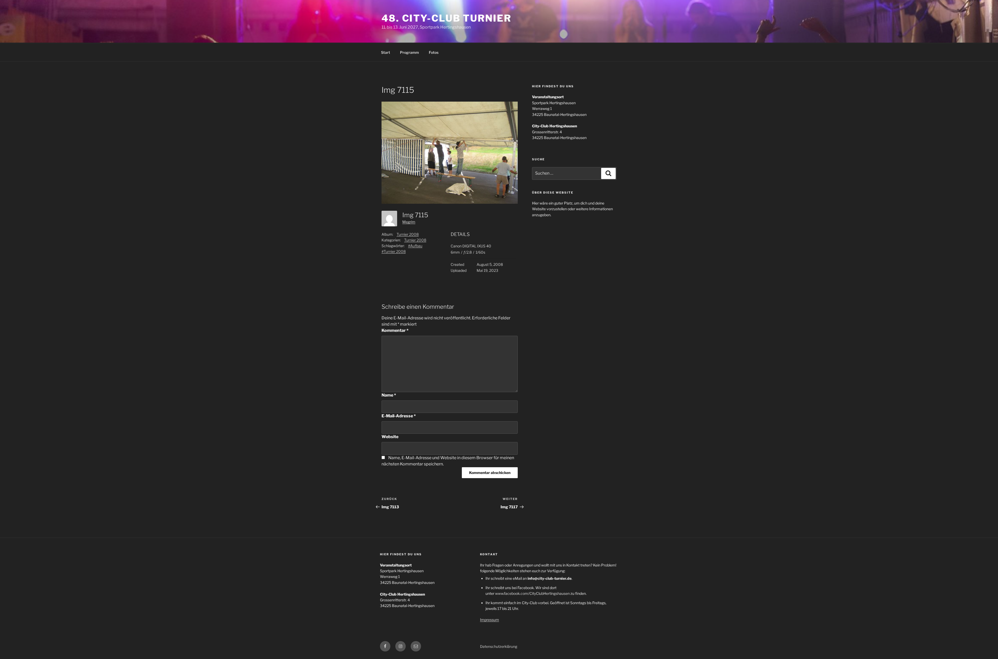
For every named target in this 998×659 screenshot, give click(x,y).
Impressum (489, 619)
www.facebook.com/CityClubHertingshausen (532, 593)
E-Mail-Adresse (399, 415)
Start (385, 52)
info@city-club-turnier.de (550, 578)
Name (389, 395)
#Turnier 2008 (394, 251)
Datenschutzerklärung (498, 646)
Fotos (433, 52)
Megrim (408, 222)
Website (390, 436)
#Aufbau (415, 245)
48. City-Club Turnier (446, 18)
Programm (409, 52)
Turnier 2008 (408, 234)
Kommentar (395, 330)
